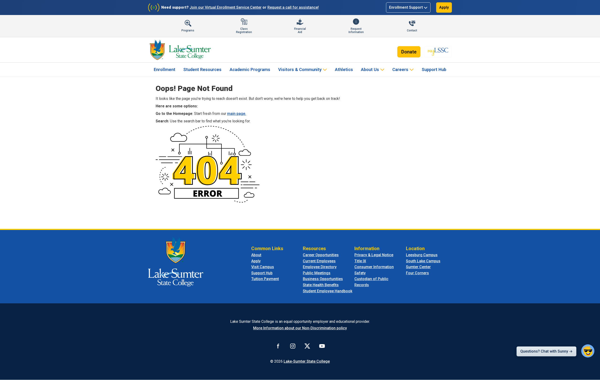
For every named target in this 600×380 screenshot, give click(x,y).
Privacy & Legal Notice (373, 255)
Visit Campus (262, 267)
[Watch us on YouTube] (322, 346)
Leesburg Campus (422, 255)
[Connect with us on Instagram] (292, 346)
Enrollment (164, 69)
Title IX (360, 261)
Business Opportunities (323, 279)
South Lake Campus (423, 261)
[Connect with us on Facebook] (278, 346)
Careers (400, 69)
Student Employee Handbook (327, 291)
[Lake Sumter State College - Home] (175, 261)
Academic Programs (250, 69)
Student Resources (202, 69)
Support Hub (434, 69)
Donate (408, 52)
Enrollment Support (406, 7)
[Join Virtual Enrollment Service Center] (153, 7)
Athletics (344, 69)
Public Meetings (316, 273)
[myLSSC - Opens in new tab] (438, 51)
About (256, 255)
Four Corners (417, 273)
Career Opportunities (321, 255)
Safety (360, 273)
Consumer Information (374, 267)
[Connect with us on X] (307, 346)
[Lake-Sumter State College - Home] (180, 49)
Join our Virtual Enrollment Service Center (226, 7)
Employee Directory (320, 267)
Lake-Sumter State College (307, 361)
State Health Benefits (321, 285)
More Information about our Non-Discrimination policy (300, 328)
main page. (236, 113)
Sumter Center (418, 267)
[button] (587, 350)
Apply (444, 7)
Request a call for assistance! (293, 7)
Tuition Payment (265, 279)
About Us (370, 69)
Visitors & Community (300, 69)
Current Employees (319, 261)
